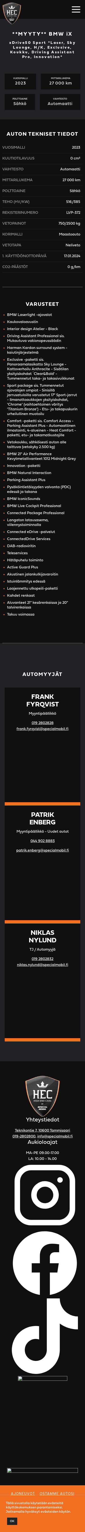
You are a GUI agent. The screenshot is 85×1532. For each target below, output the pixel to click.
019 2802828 (43, 723)
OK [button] (12, 1521)
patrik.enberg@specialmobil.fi (42, 850)
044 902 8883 (42, 841)
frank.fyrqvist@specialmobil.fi (42, 729)
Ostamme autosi (57, 1493)
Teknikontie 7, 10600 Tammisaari (42, 1131)
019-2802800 (24, 1136)
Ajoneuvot (23, 1493)
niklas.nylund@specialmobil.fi (42, 965)
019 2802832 (42, 959)
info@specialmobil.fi (55, 1136)
